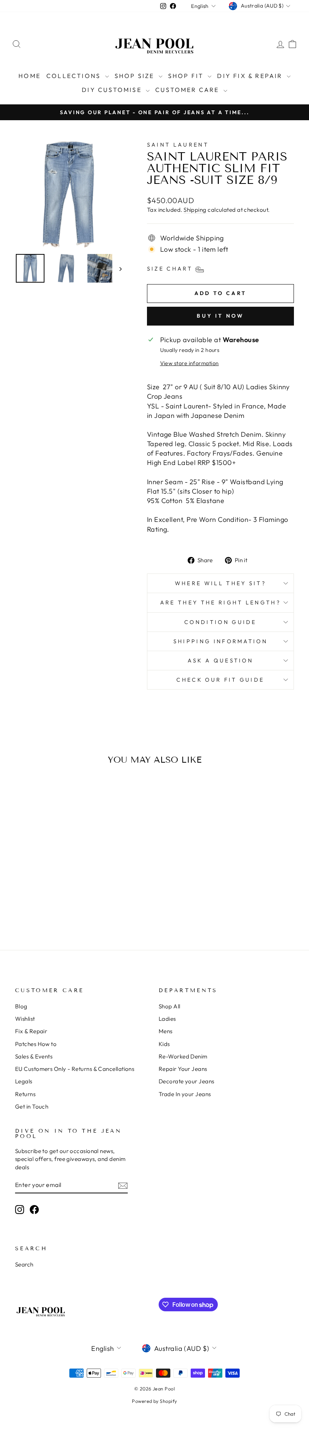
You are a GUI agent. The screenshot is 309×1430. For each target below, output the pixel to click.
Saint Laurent (178, 144)
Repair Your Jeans (183, 1068)
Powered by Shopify (154, 1401)
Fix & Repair (31, 1031)
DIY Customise (113, 89)
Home (29, 76)
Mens (166, 1031)
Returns (25, 1094)
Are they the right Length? (220, 602)
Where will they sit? (220, 583)
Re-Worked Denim (183, 1056)
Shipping (195, 209)
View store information (189, 363)
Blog (21, 1006)
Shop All (170, 1006)
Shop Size (136, 76)
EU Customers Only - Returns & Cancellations (74, 1068)
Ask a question (220, 660)
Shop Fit (187, 76)
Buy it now (220, 315)
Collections (74, 76)
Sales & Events (33, 1056)
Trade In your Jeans (185, 1094)
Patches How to (36, 1044)
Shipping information (220, 641)
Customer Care (188, 89)
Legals (23, 1081)
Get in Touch (31, 1106)
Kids (164, 1044)
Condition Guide (220, 622)
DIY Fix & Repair (251, 76)
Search (24, 1264)
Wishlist (25, 1018)
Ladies (167, 1018)
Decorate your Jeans (186, 1081)
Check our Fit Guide (220, 679)
